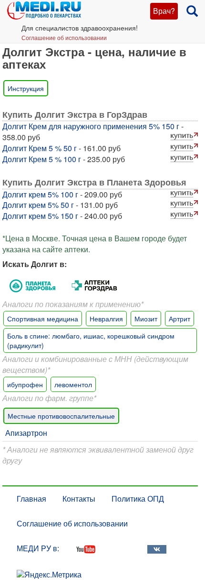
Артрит (179, 318)
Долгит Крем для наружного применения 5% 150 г (90, 126)
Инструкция (26, 88)
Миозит (145, 318)
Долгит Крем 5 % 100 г (41, 159)
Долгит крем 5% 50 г (38, 204)
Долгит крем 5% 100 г (40, 194)
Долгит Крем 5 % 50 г (39, 148)
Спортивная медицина (42, 318)
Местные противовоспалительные (61, 416)
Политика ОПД (138, 498)
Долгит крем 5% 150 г (40, 215)
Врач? (164, 10)
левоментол (73, 384)
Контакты (78, 498)
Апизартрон (26, 432)
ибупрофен (25, 384)
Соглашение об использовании (64, 37)
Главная (31, 498)
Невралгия (106, 318)
